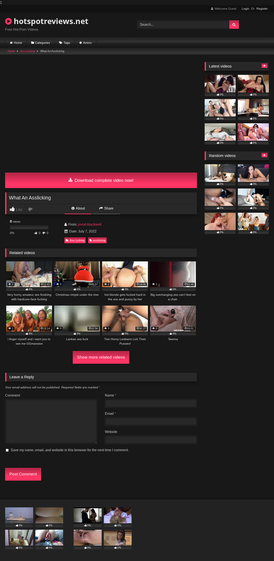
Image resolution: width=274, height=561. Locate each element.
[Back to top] (260, 549)
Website (111, 432)
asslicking (99, 240)
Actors (87, 42)
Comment (12, 395)
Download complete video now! (103, 180)
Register (262, 8)
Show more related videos (101, 357)
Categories (42, 42)
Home (18, 42)
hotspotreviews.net (50, 21)
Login (245, 8)
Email (110, 413)
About (80, 208)
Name (110, 395)
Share (108, 208)
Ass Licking (27, 51)
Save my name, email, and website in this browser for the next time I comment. (70, 450)
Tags (67, 42)
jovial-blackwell (89, 224)
